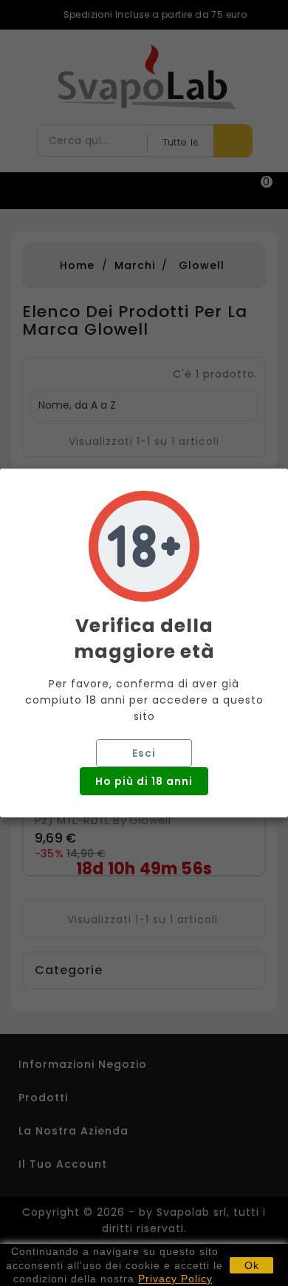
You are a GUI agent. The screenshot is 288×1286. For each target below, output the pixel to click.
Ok (251, 1265)
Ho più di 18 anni (144, 781)
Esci (144, 753)
